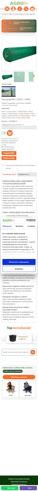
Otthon (10, 14)
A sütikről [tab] (31, 226)
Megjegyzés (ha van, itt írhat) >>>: (13, 125)
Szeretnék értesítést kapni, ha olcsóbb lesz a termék (20, 167)
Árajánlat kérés (23, 174)
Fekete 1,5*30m (18, 113)
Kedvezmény (9, 158)
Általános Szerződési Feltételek (19, 479)
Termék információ (9, 174)
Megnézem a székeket (19, 377)
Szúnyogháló (19, 14)
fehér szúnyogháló (13, 186)
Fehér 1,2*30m (7, 111)
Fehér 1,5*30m (17, 111)
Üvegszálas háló (30, 14)
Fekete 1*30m (29, 113)
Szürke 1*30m (30, 116)
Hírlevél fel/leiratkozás (19, 484)
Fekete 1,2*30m (7, 113)
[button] (33, 352)
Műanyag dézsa (23, 337)
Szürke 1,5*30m (18, 116)
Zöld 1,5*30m (16, 118)
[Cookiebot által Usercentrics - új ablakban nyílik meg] (27, 220)
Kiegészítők (9, 153)
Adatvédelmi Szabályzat (19, 482)
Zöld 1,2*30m (6, 118)
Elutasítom (19, 269)
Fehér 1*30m (27, 111)
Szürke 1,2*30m (7, 116)
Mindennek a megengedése (19, 262)
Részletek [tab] (19, 226)
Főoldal (4, 14)
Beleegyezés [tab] (7, 226)
